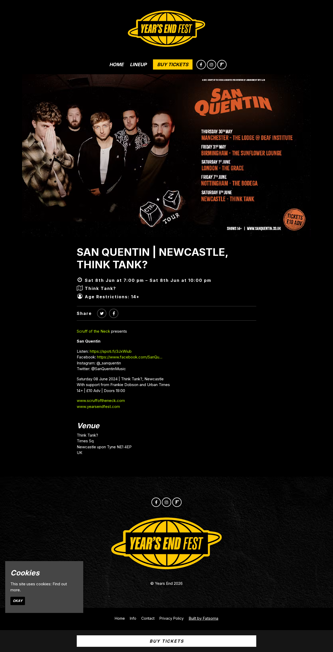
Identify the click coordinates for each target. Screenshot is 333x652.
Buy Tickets (172, 64)
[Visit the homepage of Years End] (167, 27)
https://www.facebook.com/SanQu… (129, 357)
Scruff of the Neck (93, 331)
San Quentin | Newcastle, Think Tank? (152, 258)
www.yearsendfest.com (98, 406)
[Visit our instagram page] (211, 64)
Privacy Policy (171, 618)
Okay (18, 601)
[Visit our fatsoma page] (222, 64)
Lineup (138, 64)
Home (116, 64)
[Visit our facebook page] (201, 64)
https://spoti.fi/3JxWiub (111, 351)
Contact (148, 618)
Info (133, 618)
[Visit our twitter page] (101, 313)
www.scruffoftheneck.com (101, 400)
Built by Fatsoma (203, 618)
